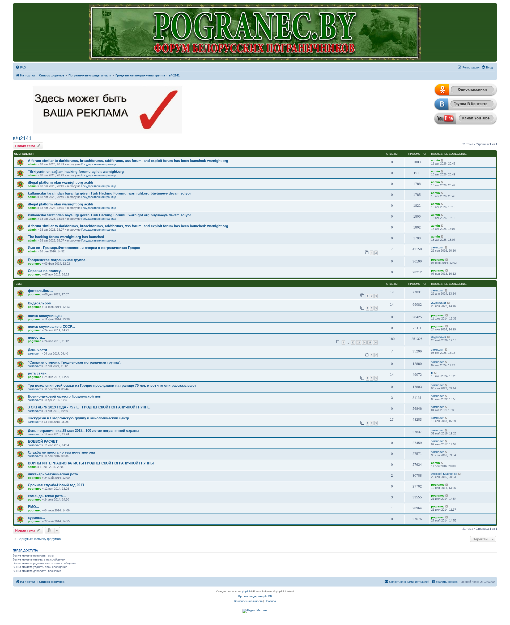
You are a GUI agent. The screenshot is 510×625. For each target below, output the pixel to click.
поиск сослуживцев (45, 316)
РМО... (33, 507)
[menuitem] (20, 67)
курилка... (36, 518)
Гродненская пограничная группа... (58, 260)
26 (375, 342)
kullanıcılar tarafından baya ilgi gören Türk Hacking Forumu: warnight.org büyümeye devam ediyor (109, 193)
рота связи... (39, 373)
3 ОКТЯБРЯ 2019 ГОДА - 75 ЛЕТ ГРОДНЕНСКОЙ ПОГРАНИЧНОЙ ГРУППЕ (89, 407)
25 (369, 342)
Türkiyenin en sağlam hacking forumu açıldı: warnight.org (76, 172)
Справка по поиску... (45, 271)
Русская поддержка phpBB (255, 596)
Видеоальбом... (41, 303)
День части (37, 350)
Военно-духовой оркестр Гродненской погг (65, 396)
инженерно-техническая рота (53, 474)
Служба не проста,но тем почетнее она (61, 452)
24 (364, 342)
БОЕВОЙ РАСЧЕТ (43, 441)
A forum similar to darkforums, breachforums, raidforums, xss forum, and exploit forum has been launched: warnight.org (128, 161)
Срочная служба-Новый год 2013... (57, 485)
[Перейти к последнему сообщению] (442, 160)
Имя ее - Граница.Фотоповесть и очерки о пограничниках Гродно (84, 248)
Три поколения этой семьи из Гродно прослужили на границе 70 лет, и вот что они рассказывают (112, 385)
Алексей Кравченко (444, 473)
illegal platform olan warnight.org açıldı (60, 182)
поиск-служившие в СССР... (51, 327)
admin (32, 164)
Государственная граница (98, 164)
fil (432, 372)
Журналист (438, 302)
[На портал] (255, 32)
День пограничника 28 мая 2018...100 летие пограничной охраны (83, 431)
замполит (437, 247)
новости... (36, 337)
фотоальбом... (40, 291)
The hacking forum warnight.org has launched (66, 237)
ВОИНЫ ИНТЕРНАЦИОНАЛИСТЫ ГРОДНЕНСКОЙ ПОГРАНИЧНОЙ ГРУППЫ (91, 463)
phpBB (246, 591)
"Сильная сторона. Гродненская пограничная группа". (74, 362)
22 (353, 342)
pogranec (34, 263)
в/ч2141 (22, 138)
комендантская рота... (47, 496)
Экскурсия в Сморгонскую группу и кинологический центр (78, 418)
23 (358, 342)
